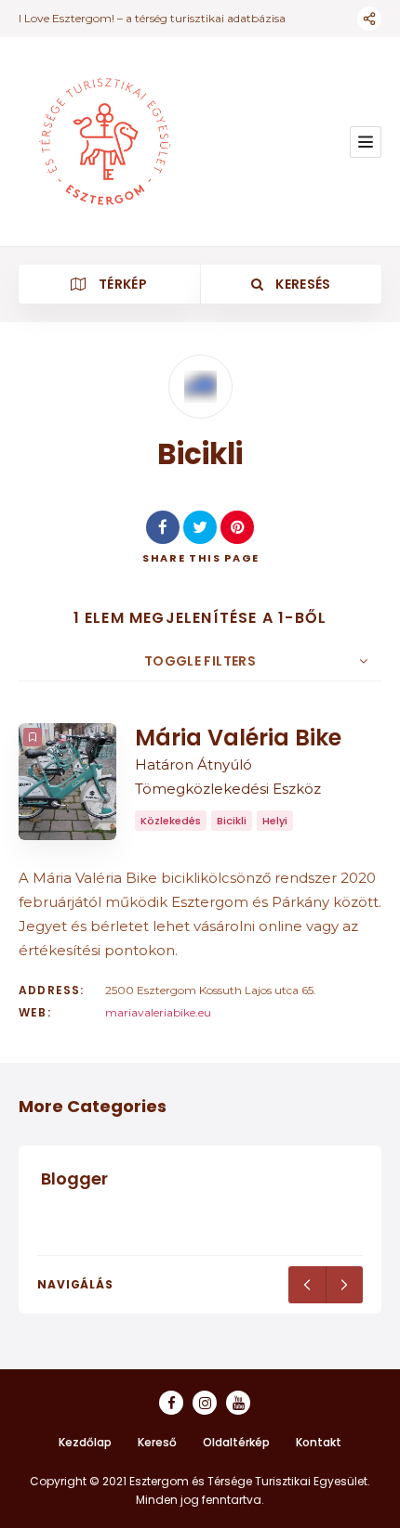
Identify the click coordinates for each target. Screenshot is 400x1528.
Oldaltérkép (236, 1442)
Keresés (302, 284)
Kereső (157, 1442)
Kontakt (318, 1442)
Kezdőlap (85, 1442)
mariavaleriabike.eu (158, 1012)
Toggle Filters (200, 661)
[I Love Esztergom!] (105, 141)
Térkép (121, 284)
